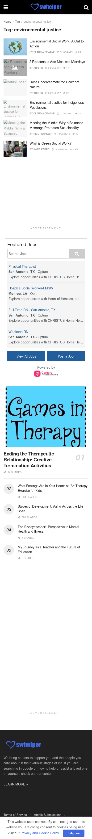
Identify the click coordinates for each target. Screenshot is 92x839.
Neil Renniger (42, 133)
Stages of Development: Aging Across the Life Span (50, 508)
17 (67, 67)
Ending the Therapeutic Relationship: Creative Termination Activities (29, 459)
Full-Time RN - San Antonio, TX (31, 309)
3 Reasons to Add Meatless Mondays (57, 61)
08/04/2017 (54, 93)
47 (76, 133)
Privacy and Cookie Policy (40, 833)
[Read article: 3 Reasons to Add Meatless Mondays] (15, 67)
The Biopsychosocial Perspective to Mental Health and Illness (48, 529)
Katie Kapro (41, 149)
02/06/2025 (66, 52)
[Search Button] (86, 7)
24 (79, 113)
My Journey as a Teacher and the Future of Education (49, 549)
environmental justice (37, 21)
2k (79, 52)
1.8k (75, 149)
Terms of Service (15, 814)
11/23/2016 (63, 133)
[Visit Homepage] (45, 7)
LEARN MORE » (16, 784)
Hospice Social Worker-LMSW (30, 288)
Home (7, 21)
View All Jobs (26, 356)
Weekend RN (18, 331)
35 (67, 93)
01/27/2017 (66, 113)
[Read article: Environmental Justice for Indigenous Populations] (15, 108)
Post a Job (66, 356)
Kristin (38, 67)
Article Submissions (47, 814)
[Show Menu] (6, 7)
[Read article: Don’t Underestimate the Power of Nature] (15, 87)
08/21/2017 (54, 67)
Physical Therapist (22, 266)
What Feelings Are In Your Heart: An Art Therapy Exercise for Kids (53, 488)
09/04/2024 (60, 149)
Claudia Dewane (44, 52)
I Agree (74, 833)
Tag (17, 21)
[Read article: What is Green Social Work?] (15, 149)
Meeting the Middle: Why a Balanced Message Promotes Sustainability (56, 125)
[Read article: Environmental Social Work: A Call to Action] (15, 46)
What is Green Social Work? (50, 143)
